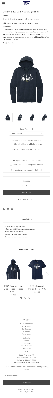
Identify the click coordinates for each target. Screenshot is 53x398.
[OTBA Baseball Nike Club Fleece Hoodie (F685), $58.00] (13, 269)
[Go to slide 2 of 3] (25, 298)
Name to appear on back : (26, 149)
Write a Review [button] (33, 19)
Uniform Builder (26, 324)
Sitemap (26, 331)
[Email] (8, 209)
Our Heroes (26, 348)
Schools (26, 338)
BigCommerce (30, 389)
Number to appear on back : (26, 170)
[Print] (12, 209)
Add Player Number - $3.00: (26, 161)
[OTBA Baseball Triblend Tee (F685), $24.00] (37, 269)
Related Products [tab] (26, 249)
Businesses (26, 343)
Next (47, 274)
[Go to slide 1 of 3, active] (21, 298)
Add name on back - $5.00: (26, 140)
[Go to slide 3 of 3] (29, 298)
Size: (26, 129)
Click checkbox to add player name (28, 144)
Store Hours (26, 326)
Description (26, 219)
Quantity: (26, 181)
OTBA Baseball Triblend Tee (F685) (37, 287)
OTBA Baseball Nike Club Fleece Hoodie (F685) (13, 289)
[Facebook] (4, 209)
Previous (3, 274)
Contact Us (26, 329)
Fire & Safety (26, 346)
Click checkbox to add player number (28, 165)
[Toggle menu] (3, 3)
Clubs (26, 341)
